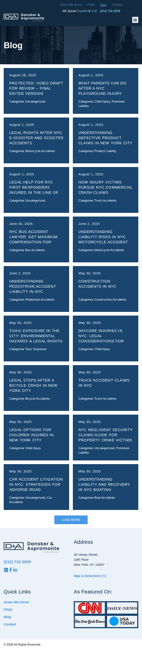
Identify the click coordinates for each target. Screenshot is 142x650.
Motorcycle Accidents (40, 151)
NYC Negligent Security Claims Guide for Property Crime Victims (105, 435)
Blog (103, 4)
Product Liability (105, 151)
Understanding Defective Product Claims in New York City (105, 138)
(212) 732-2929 (110, 11)
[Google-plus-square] (6, 570)
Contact (117, 4)
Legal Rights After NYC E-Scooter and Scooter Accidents (36, 138)
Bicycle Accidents (37, 398)
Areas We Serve (71, 4)
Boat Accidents (104, 497)
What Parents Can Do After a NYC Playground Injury (102, 88)
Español (82, 11)
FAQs (91, 4)
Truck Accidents (105, 200)
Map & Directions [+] (90, 576)
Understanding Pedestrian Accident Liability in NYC (32, 286)
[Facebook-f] (10, 570)
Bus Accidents (35, 250)
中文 (94, 11)
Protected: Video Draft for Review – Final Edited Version (36, 88)
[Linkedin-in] (15, 570)
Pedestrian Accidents (39, 299)
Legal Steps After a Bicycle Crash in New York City (33, 385)
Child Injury (102, 101)
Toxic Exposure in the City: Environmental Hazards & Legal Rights (35, 336)
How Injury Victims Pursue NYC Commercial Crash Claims (105, 187)
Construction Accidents (110, 299)
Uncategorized (35, 101)
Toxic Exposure (35, 349)
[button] (135, 20)
